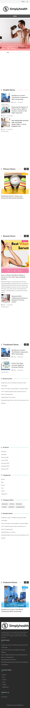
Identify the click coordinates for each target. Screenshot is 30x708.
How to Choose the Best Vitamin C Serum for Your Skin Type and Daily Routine (13, 277)
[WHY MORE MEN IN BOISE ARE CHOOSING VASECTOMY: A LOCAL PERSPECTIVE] (5, 122)
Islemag (9, 705)
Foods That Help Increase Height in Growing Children (18, 365)
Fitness (25, 174)
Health (3, 491)
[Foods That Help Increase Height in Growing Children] (5, 365)
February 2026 (4, 457)
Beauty (25, 241)
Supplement (4, 494)
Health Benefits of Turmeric (8, 397)
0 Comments (20, 102)
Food (2, 488)
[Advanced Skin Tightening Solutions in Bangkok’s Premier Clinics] (5, 298)
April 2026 (3, 454)
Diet (2, 482)
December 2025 (5, 463)
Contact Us (4, 696)
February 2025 (4, 469)
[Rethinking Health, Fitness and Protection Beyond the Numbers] (15, 183)
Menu (23, 1)
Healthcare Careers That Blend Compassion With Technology (12, 45)
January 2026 (4, 460)
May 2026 (3, 451)
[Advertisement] (15, 71)
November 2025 (5, 466)
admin (15, 48)
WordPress (20, 705)
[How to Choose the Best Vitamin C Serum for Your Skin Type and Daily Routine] (15, 253)
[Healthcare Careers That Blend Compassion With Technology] (15, 34)
